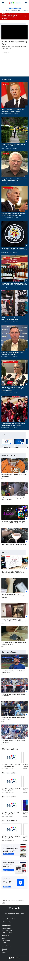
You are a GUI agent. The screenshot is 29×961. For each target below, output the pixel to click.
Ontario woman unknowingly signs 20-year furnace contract (14, 498)
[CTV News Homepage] (14, 3)
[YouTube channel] (16, 908)
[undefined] (12, 760)
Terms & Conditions (7, 930)
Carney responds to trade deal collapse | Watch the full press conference (14, 214)
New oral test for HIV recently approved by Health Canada (13, 643)
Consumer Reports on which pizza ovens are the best (13, 475)
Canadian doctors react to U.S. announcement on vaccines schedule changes (12, 596)
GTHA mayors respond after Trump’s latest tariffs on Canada (12, 353)
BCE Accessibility (6, 922)
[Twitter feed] (10, 908)
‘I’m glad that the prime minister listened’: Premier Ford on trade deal (14, 179)
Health (24, 10)
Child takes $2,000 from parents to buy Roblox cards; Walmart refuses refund (13, 522)
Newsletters (21, 900)
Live (3, 10)
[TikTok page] (13, 908)
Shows (8, 10)
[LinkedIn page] (19, 908)
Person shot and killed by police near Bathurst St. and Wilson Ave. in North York (14, 249)
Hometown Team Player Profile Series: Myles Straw (13, 695)
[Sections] (2, 3)
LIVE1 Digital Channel (17, 446)
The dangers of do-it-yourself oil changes (14, 544)
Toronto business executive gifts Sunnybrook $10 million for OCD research (14, 620)
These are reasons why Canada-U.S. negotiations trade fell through (12, 110)
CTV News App (6, 900)
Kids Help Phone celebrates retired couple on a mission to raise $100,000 (12, 571)
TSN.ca (4, 942)
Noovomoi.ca (5, 950)
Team (3, 902)
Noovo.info (4, 949)
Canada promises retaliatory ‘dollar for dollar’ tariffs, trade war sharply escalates (14, 284)
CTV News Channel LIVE (6, 446)
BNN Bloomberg (6, 940)
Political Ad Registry (7, 932)
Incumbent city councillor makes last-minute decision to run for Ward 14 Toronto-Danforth (12, 389)
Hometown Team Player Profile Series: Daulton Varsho (13, 718)
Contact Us (13, 900)
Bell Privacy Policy (6, 928)
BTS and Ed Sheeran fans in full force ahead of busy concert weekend (13, 424)
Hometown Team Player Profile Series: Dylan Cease (13, 741)
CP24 (3, 938)
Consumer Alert (15, 10)
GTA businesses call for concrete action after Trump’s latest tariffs (13, 318)
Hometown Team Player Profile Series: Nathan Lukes (13, 671)
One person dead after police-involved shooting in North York (13, 145)
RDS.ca (4, 952)
